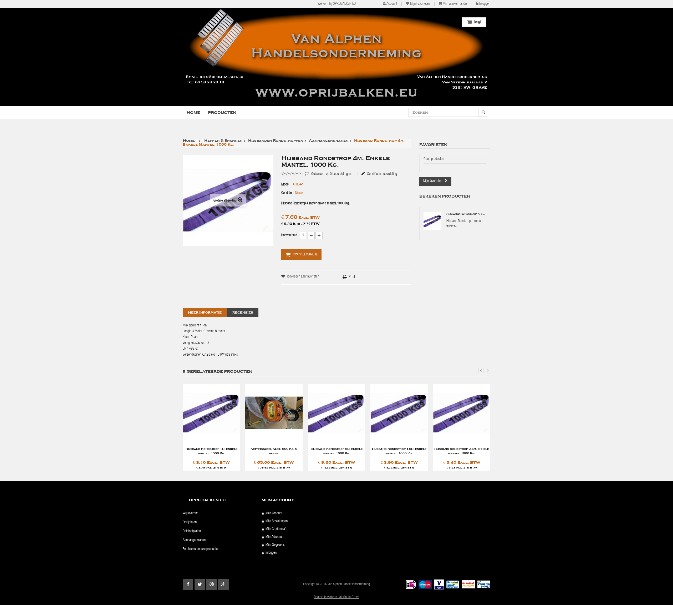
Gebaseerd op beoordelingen (328, 170)
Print (352, 277)
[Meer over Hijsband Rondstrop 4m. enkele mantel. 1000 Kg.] (432, 221)
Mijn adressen (274, 537)
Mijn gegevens (275, 545)
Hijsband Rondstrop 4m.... (465, 213)
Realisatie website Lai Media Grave (336, 597)
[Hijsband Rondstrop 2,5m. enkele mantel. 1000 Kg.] (461, 413)
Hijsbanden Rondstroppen (275, 141)
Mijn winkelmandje (455, 4)
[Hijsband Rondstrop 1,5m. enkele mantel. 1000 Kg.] (399, 413)
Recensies (242, 312)
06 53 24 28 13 (209, 82)
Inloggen (484, 4)
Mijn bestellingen (277, 521)
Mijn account (274, 513)
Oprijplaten (190, 522)
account (391, 4)
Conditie (286, 193)
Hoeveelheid (289, 235)
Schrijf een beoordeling (381, 173)
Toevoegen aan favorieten (303, 277)
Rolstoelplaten (192, 531)
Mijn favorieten (420, 4)
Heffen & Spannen (223, 141)
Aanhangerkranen (328, 141)
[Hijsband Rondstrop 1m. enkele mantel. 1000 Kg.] (211, 413)
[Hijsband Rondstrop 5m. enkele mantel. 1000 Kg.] (336, 413)
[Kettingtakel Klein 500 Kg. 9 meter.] (274, 413)
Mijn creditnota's (276, 529)
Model (285, 184)
